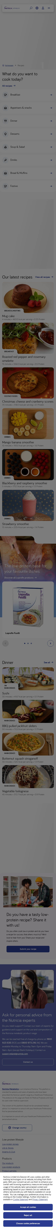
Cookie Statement (20, 1199)
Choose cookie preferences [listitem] (28, 1223)
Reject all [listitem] (28, 1215)
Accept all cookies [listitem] (28, 1207)
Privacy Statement (40, 1199)
